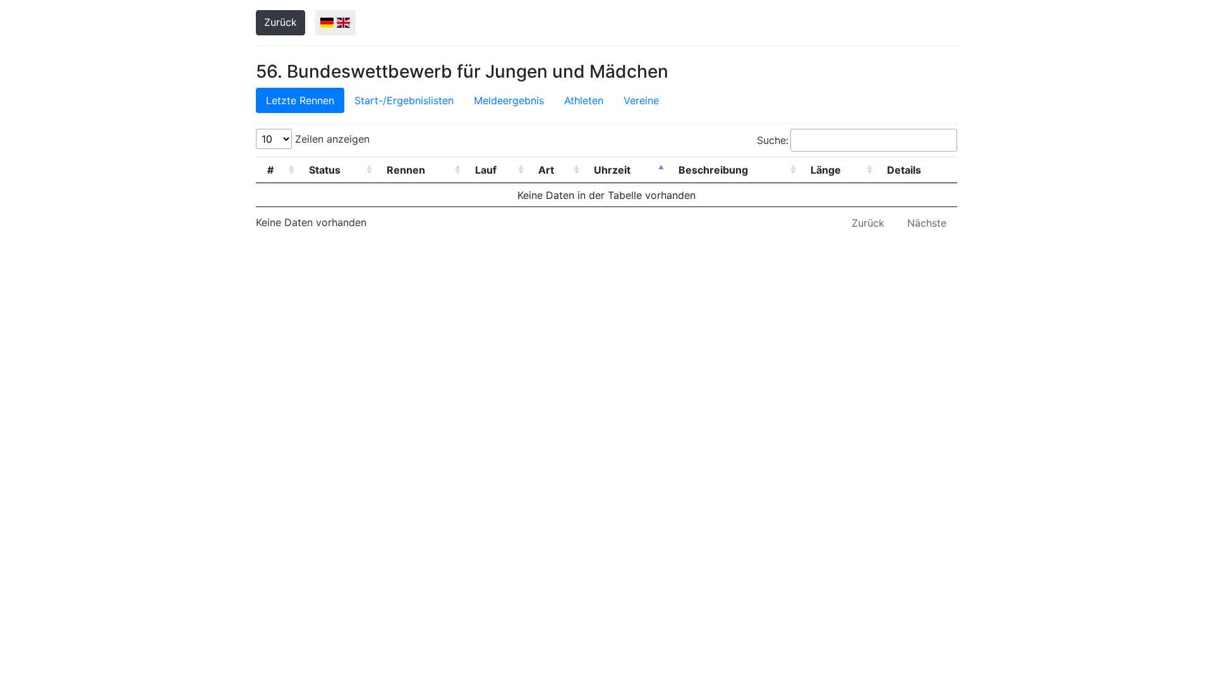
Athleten (583, 100)
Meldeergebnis (509, 100)
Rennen (406, 170)
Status (325, 170)
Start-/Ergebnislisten (404, 100)
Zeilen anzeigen (331, 139)
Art (546, 170)
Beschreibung (713, 170)
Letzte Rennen (300, 100)
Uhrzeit (612, 170)
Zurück (280, 22)
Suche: (772, 140)
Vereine (641, 100)
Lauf (486, 170)
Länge (826, 170)
